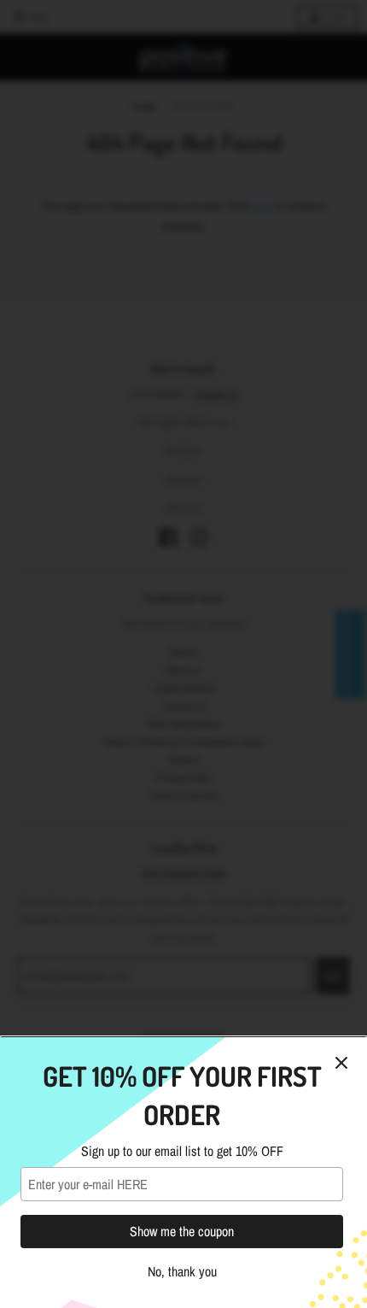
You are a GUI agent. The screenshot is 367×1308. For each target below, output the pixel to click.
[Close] (341, 1063)
